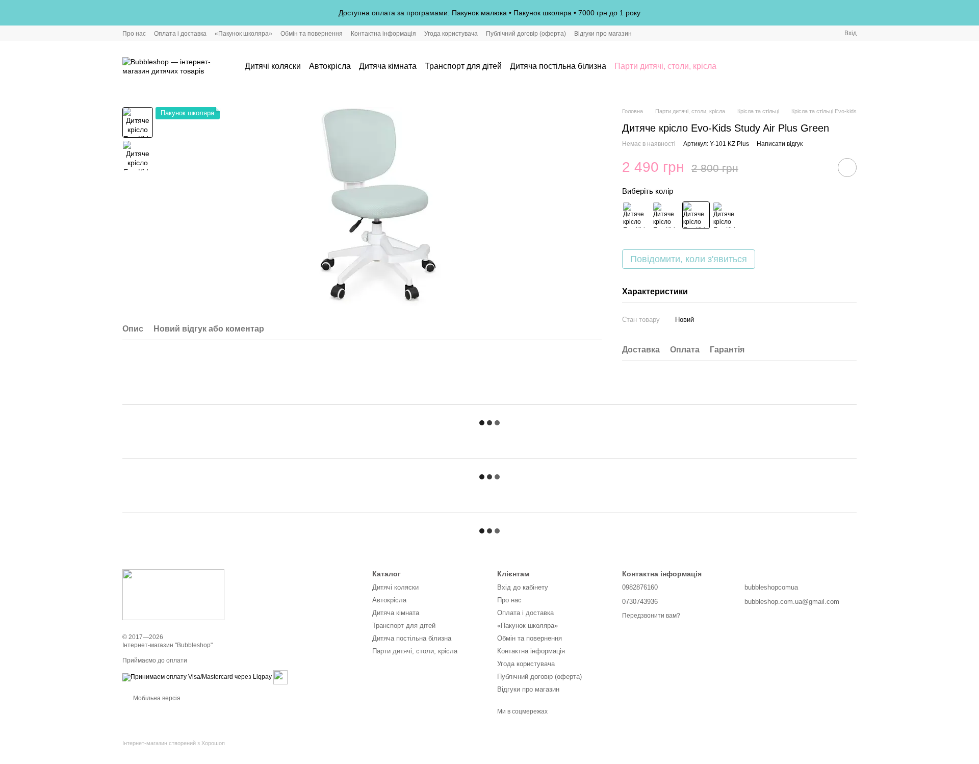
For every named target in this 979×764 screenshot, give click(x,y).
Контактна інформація (383, 33)
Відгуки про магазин (603, 33)
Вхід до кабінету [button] (522, 587)
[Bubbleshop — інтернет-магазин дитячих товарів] (173, 594)
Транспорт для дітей (463, 66)
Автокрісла (330, 66)
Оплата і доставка (180, 33)
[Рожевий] (636, 215)
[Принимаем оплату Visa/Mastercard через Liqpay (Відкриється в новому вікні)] (197, 676)
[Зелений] (696, 215)
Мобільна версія (156, 698)
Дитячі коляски (273, 66)
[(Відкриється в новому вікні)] (280, 676)
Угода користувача (451, 33)
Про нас (134, 33)
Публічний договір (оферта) (526, 33)
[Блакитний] (666, 215)
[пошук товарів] (735, 66)
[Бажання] (822, 66)
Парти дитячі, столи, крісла (665, 66)
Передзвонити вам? (651, 615)
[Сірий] (726, 215)
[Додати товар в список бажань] (847, 167)
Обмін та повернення (311, 33)
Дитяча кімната (388, 66)
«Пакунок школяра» (243, 33)
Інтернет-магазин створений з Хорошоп (173, 743)
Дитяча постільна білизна (558, 66)
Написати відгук (780, 143)
